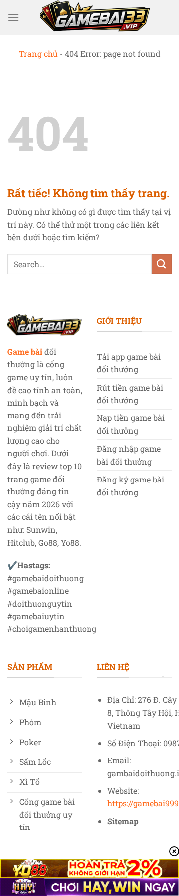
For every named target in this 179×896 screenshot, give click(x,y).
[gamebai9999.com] (95, 17)
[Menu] (13, 17)
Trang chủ (38, 53)
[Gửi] (162, 264)
